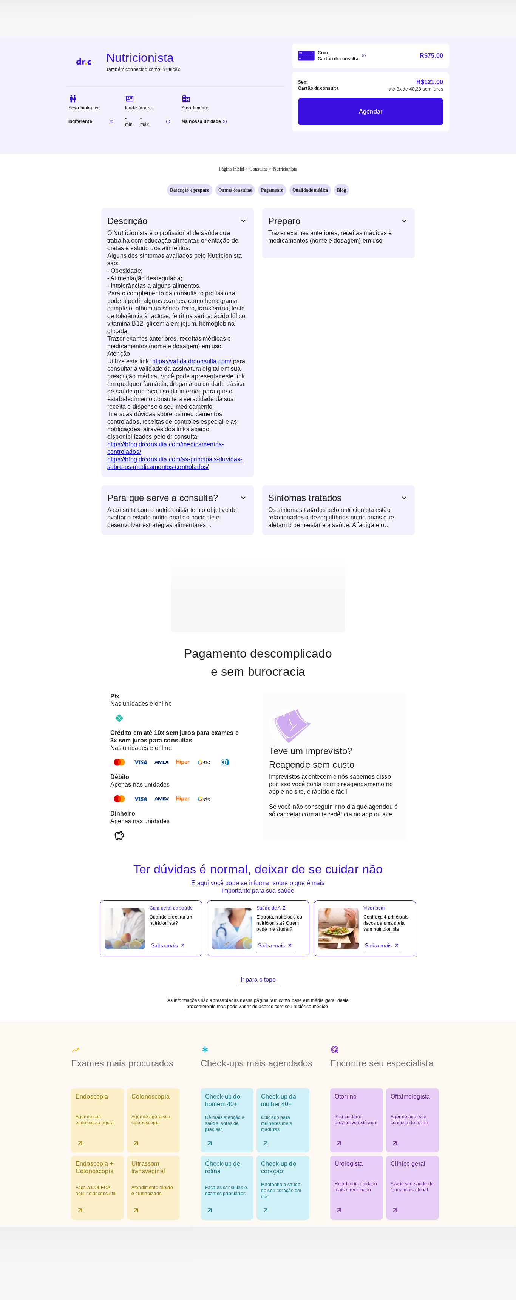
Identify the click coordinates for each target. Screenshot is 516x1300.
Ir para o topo (258, 979)
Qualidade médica (310, 190)
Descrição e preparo (189, 190)
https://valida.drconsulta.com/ (192, 361)
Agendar (370, 111)
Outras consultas (235, 190)
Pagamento (272, 190)
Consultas (258, 169)
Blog (341, 190)
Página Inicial (231, 169)
